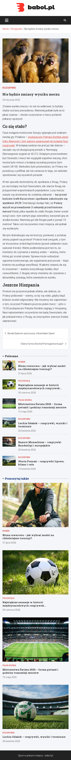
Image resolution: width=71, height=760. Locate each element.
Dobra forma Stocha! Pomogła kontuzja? (42, 343)
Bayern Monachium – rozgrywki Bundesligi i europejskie (39, 443)
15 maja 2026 (25, 411)
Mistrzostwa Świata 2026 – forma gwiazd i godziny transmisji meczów (42, 405)
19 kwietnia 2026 (27, 469)
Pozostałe (24, 381)
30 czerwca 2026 (27, 392)
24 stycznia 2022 (11, 100)
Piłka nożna (25, 400)
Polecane (11, 356)
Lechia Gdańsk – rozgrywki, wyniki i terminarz (42, 425)
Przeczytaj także (17, 478)
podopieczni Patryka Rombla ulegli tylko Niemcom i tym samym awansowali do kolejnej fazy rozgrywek (35, 141)
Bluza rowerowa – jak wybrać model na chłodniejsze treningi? (42, 367)
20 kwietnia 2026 (27, 430)
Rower (21, 362)
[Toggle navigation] (6, 20)
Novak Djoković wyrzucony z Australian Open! (31, 333)
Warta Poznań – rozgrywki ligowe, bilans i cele (41, 463)
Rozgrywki (9, 87)
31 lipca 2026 (25, 373)
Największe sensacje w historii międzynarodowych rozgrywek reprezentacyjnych (39, 388)
